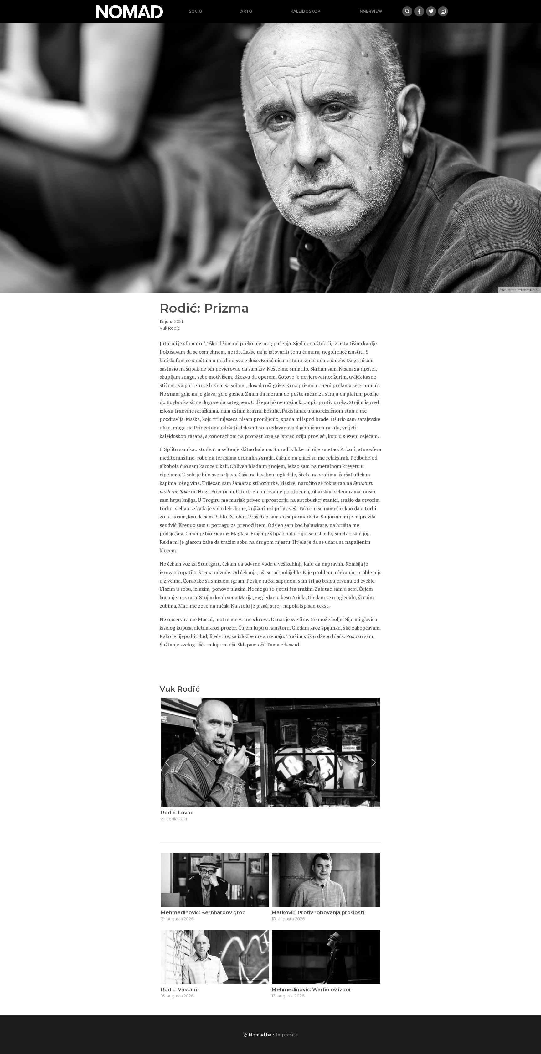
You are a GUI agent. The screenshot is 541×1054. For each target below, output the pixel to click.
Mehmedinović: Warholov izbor (311, 990)
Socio (195, 11)
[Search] (407, 11)
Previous (167, 762)
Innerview (370, 11)
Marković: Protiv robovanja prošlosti (318, 913)
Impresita (287, 1034)
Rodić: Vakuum (180, 990)
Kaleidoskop (305, 11)
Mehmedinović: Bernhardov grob (203, 913)
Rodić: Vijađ (176, 813)
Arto (246, 11)
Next (373, 762)
